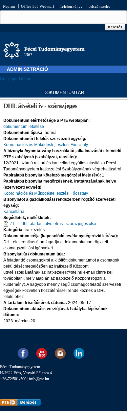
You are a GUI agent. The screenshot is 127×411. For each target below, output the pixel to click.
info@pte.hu (39, 379)
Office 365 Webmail (37, 6)
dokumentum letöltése (23, 126)
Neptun (9, 6)
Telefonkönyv (71, 6)
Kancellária (13, 211)
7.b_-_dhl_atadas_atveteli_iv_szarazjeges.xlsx (53, 223)
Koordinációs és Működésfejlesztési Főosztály (45, 144)
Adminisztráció (27, 69)
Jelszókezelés (99, 6)
